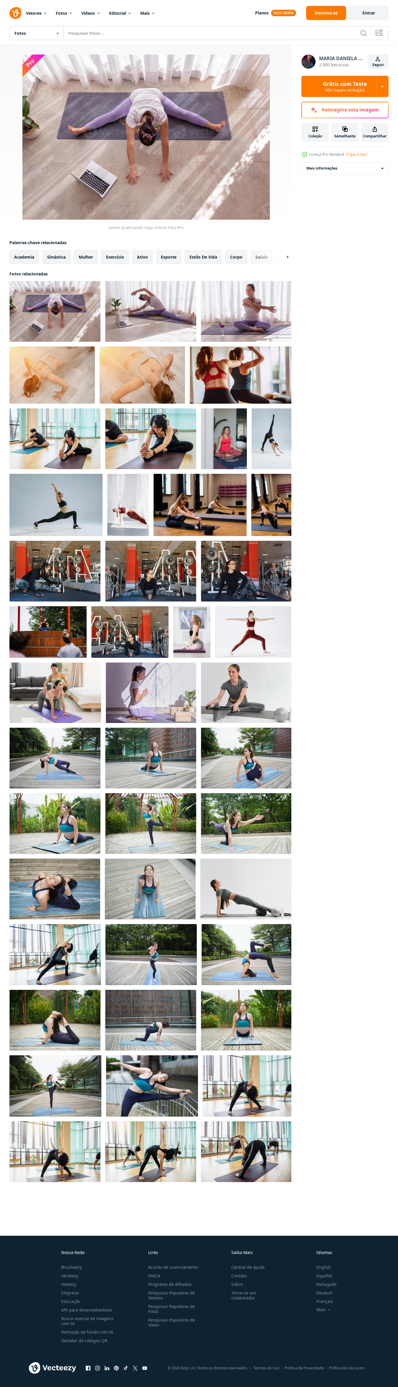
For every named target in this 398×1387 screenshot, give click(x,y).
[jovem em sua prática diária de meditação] (151, 693)
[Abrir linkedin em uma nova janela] (107, 1367)
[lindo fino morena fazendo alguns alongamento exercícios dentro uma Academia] (54, 571)
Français (324, 1301)
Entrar (368, 13)
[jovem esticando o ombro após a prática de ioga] (246, 311)
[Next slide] (282, 257)
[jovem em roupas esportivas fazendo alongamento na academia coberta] (200, 505)
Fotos (61, 13)
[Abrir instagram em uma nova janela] (97, 1367)
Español (324, 1275)
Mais (145, 13)
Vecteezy (69, 1275)
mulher (86, 257)
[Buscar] (363, 33)
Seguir (378, 64)
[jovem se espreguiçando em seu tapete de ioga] (150, 311)
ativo (142, 257)
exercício (115, 257)
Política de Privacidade (304, 1367)
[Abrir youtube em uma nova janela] (144, 1367)
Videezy (68, 1284)
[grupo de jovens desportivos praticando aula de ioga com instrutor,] (48, 632)
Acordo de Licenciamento (173, 1267)
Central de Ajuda (248, 1267)
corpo (236, 257)
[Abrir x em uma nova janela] (135, 1367)
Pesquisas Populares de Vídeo (171, 1322)
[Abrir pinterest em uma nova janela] (116, 1367)
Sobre (237, 1284)
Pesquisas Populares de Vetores (171, 1295)
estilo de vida (203, 257)
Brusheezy (71, 1267)
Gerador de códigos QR (84, 1340)
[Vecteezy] (15, 13)
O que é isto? (356, 154)
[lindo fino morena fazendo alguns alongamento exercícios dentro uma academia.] (150, 571)
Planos (262, 13)
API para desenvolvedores (87, 1310)
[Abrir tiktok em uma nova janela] (125, 1367)
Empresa (70, 1293)
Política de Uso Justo (347, 1367)
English (323, 1267)
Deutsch (324, 1293)
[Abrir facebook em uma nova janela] (88, 1367)
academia (24, 257)
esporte (168, 257)
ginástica (56, 257)
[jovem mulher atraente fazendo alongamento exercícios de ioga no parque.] (54, 758)
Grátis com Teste (345, 86)
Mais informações (321, 168)
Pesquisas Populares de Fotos (171, 1309)
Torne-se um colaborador (243, 1295)
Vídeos (88, 13)
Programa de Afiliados (170, 1284)
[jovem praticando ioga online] (54, 311)
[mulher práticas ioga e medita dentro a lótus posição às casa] (224, 438)
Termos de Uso (266, 1367)
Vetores (34, 13)
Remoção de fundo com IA (87, 1332)
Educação (70, 1301)
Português (326, 1284)
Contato (239, 1275)
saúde (261, 257)
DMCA (154, 1275)
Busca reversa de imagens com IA (87, 1321)
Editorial (117, 13)
